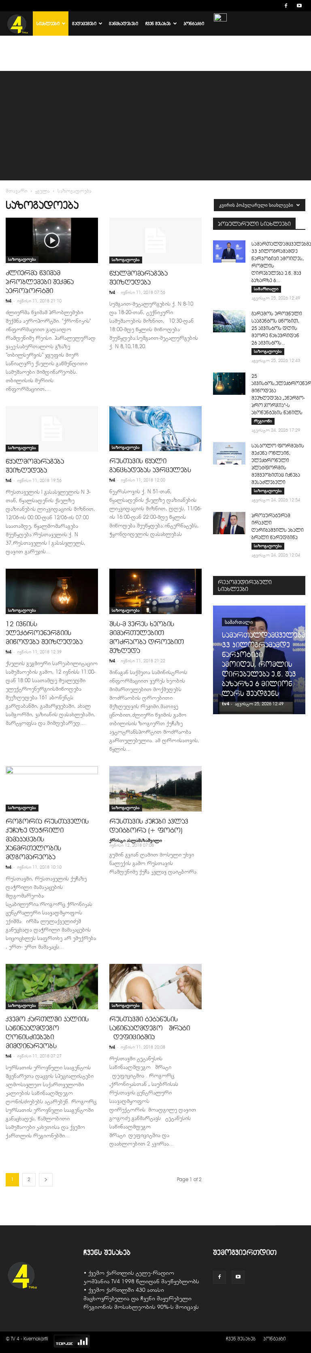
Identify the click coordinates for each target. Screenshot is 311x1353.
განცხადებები (123, 23)
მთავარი (17, 191)
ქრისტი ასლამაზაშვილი (135, 840)
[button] (274, 5)
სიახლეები (48, 23)
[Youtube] (299, 5)
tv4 (8, 301)
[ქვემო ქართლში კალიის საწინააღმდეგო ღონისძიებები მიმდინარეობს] (52, 986)
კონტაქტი (193, 23)
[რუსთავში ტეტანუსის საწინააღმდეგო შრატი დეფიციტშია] (155, 986)
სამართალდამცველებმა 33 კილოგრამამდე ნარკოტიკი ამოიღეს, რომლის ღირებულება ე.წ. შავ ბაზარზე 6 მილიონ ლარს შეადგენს (265, 664)
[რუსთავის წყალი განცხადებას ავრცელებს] (155, 429)
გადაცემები (84, 23)
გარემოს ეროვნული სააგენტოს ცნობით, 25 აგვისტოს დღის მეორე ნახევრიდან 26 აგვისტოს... (276, 328)
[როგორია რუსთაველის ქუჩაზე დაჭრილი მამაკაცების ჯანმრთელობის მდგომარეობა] (52, 789)
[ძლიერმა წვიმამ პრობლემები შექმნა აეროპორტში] (52, 240)
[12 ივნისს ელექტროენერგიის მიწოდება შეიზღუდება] (52, 591)
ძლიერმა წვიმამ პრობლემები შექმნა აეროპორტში (40, 282)
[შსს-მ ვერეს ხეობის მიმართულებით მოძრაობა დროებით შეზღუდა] (155, 591)
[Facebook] (286, 5)
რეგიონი (263, 421)
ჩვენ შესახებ (158, 23)
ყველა (42, 191)
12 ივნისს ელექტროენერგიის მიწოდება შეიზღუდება (44, 633)
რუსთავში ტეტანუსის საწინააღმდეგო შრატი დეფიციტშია (149, 1028)
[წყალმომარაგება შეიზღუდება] (155, 240)
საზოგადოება (22, 259)
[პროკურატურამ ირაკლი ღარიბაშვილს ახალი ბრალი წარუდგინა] (229, 523)
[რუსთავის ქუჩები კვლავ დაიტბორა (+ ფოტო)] (155, 788)
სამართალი (266, 288)
